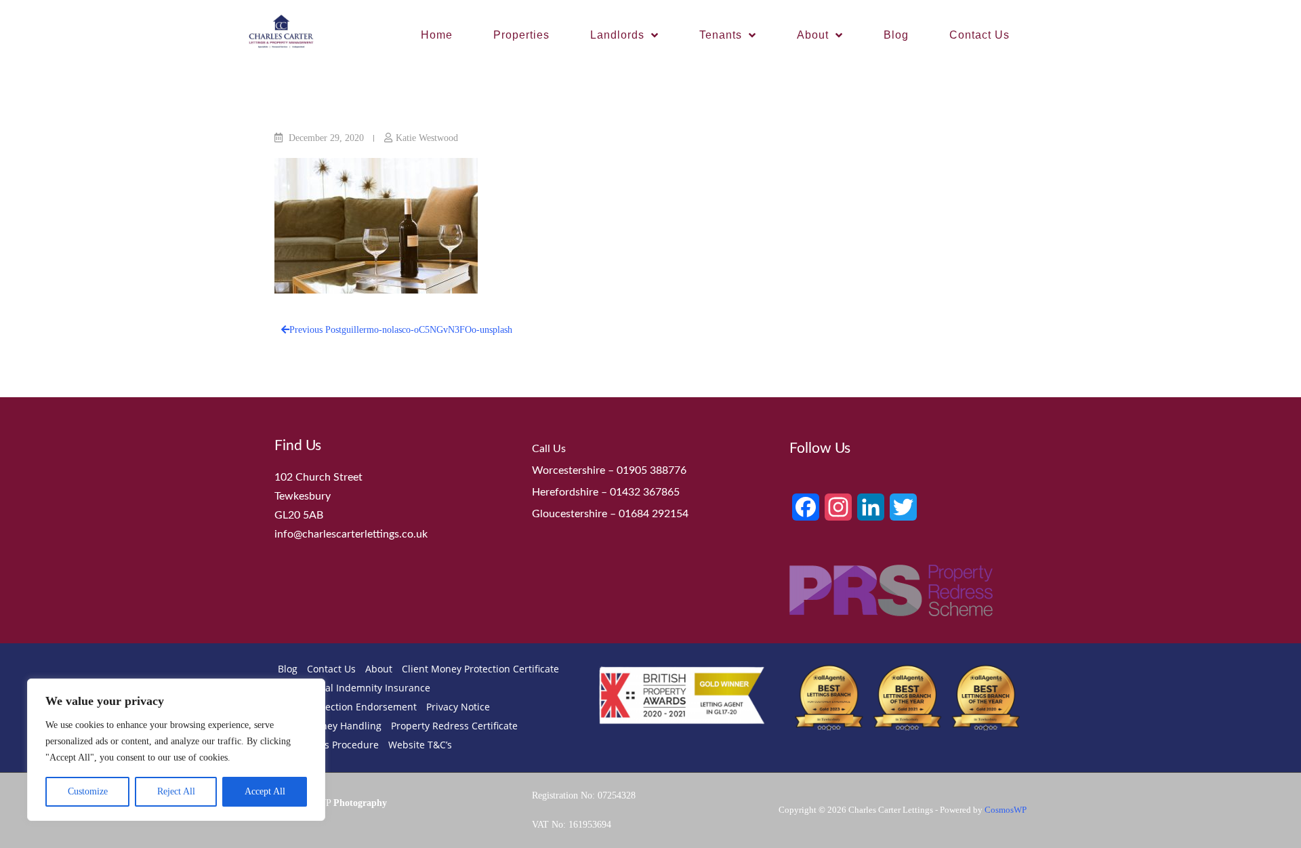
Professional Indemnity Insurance (354, 687)
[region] (176, 750)
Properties (521, 35)
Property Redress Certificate (454, 725)
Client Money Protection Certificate (480, 668)
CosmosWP (1006, 810)
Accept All (265, 791)
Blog (896, 35)
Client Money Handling (329, 725)
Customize (88, 791)
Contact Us (979, 35)
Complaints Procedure (328, 744)
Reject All (176, 791)
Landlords (617, 35)
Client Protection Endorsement (347, 706)
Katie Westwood (427, 138)
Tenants (720, 35)
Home (437, 35)
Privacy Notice (458, 706)
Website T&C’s (420, 744)
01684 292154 (653, 513)
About (813, 35)
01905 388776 (651, 470)
